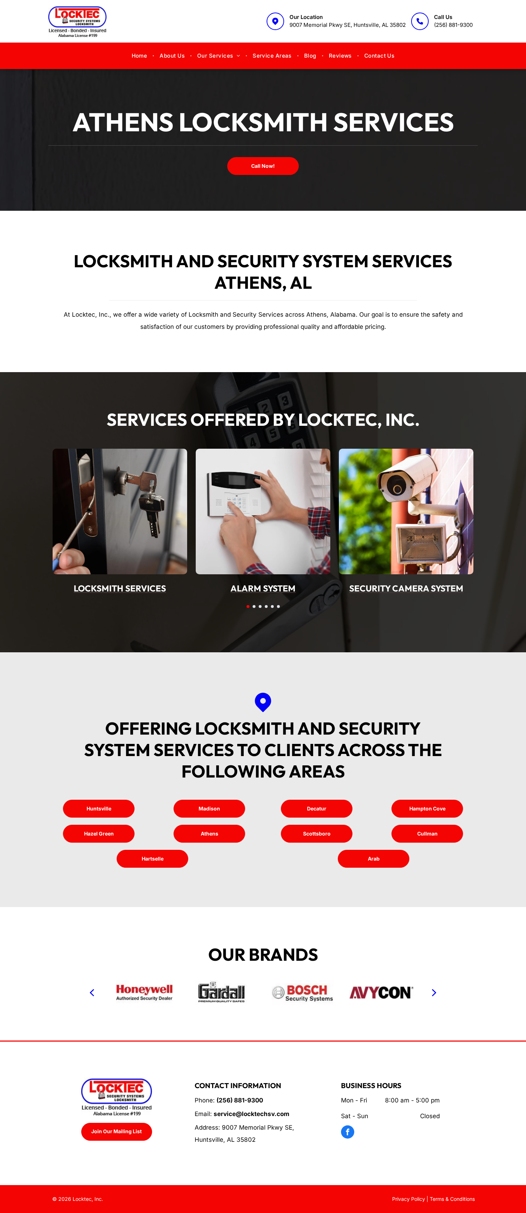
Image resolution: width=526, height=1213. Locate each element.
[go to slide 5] (272, 606)
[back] (92, 992)
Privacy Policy (408, 1199)
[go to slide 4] (266, 606)
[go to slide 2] (254, 606)
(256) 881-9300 (453, 24)
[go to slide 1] (248, 606)
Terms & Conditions (452, 1199)
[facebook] (347, 1132)
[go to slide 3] (260, 606)
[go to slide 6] (278, 606)
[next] (434, 992)
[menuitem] (140, 56)
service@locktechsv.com (251, 1113)
